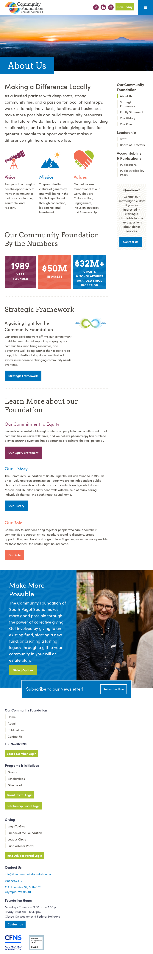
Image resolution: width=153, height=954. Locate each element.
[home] (24, 7)
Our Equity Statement (23, 452)
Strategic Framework (23, 376)
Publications (128, 164)
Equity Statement (131, 112)
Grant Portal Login (19, 795)
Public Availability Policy (132, 172)
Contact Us (130, 242)
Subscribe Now (113, 689)
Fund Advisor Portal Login (24, 855)
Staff (123, 139)
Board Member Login (21, 753)
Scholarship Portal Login (23, 806)
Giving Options (23, 670)
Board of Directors (132, 145)
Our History (16, 506)
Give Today (124, 7)
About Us (126, 96)
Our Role (14, 555)
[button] (145, 7)
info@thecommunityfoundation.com (29, 874)
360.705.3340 (13, 880)
